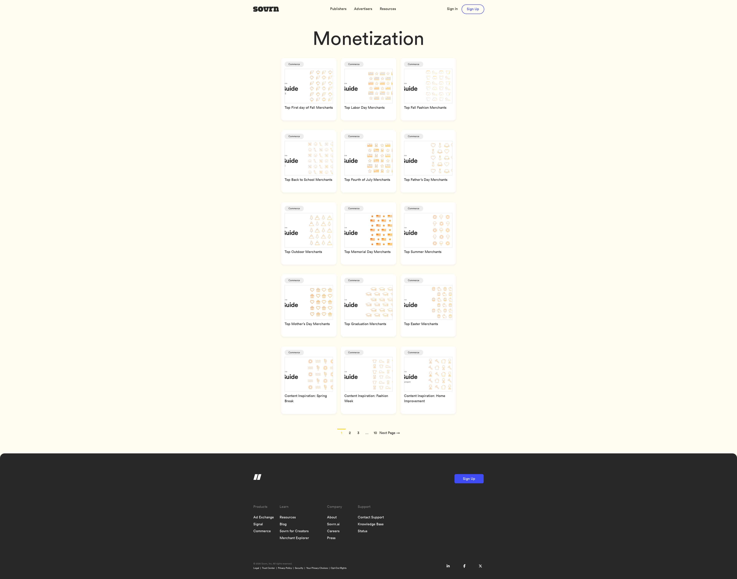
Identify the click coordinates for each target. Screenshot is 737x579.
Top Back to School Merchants (308, 179)
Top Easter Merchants (421, 324)
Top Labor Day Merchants (364, 107)
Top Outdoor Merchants (303, 252)
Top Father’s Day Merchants (425, 179)
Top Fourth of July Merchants (367, 179)
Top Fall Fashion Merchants (425, 107)
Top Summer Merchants (422, 252)
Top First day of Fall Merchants (309, 107)
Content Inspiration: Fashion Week (366, 398)
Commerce (294, 64)
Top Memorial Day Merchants (367, 252)
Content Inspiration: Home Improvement (424, 398)
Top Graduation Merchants (365, 324)
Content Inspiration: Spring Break (306, 398)
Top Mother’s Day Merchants (307, 324)
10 (375, 433)
